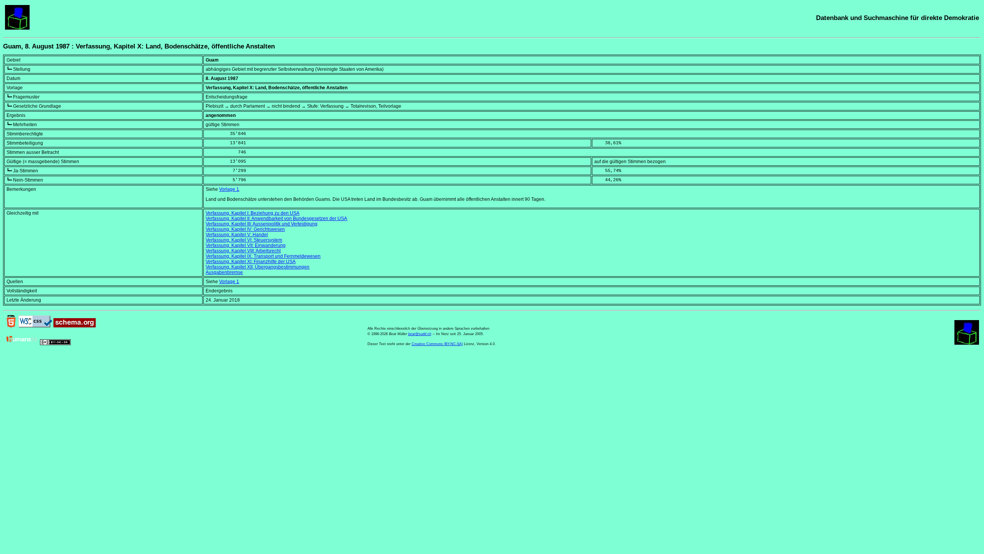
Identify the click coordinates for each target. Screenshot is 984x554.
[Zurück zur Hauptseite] (17, 28)
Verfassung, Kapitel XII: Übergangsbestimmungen (257, 267)
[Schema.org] (74, 326)
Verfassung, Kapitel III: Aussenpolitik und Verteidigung (261, 224)
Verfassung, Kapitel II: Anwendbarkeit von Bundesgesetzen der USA (276, 218)
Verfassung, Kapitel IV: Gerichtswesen (245, 229)
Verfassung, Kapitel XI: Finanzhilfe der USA (251, 261)
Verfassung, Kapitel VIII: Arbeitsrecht (243, 251)
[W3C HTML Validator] (11, 326)
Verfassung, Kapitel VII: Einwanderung (246, 245)
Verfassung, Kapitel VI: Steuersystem (244, 240)
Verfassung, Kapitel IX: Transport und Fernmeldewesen (263, 256)
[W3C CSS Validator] (35, 326)
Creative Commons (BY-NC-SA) (437, 344)
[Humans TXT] (22, 343)
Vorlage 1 (229, 189)
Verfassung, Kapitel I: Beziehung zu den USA (252, 213)
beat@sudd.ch (419, 334)
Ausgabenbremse (224, 272)
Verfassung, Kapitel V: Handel (237, 234)
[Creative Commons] (55, 343)
